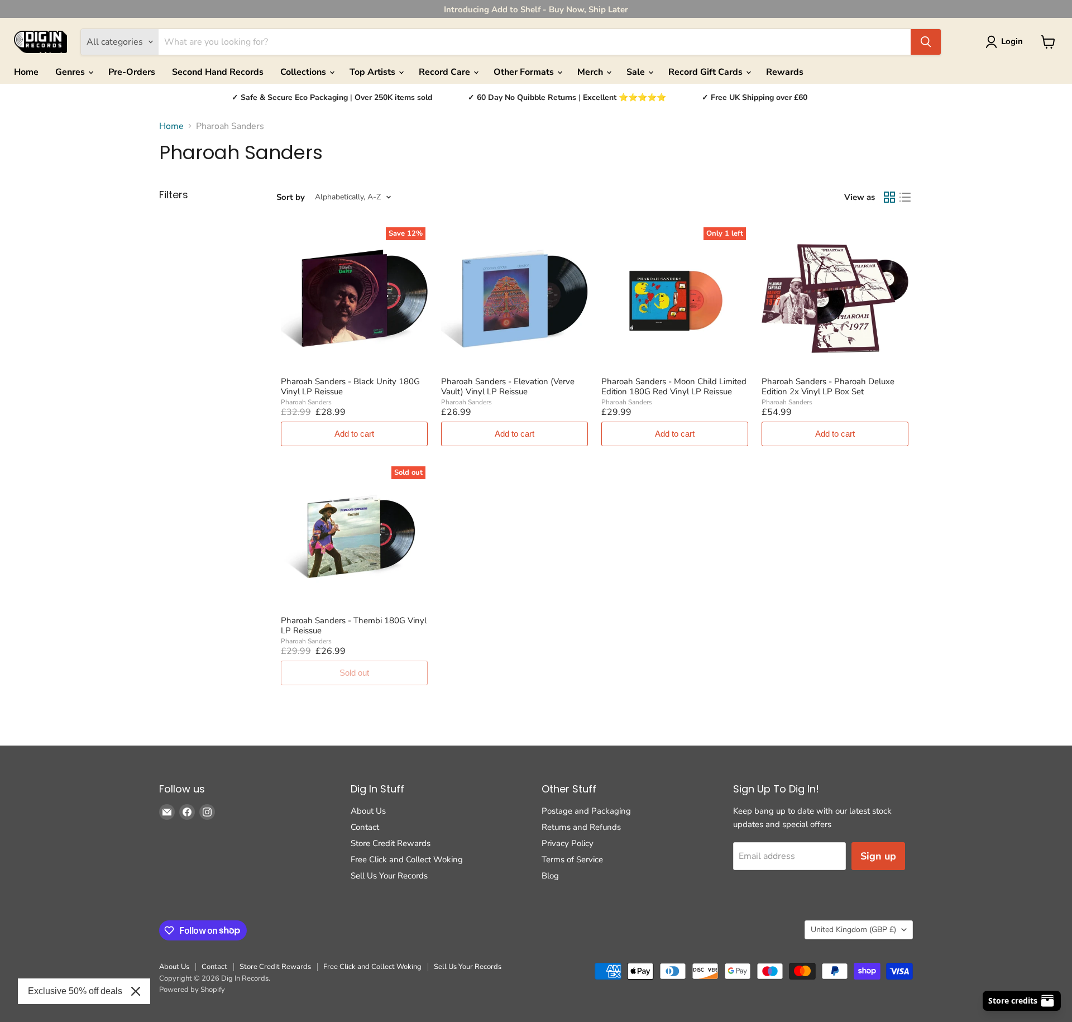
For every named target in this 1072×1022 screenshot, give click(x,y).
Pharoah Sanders (306, 402)
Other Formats (525, 72)
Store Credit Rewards (390, 843)
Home (26, 72)
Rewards (784, 72)
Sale (636, 72)
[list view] (905, 197)
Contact (365, 827)
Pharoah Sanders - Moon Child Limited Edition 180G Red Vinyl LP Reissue (673, 386)
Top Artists (374, 72)
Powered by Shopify (192, 990)
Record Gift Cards (706, 72)
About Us (368, 810)
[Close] (135, 991)
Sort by (290, 197)
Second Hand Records (218, 72)
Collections (304, 72)
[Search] (926, 42)
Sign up (878, 856)
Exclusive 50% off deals (75, 991)
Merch (591, 72)
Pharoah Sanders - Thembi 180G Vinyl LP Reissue (354, 625)
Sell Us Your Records (389, 875)
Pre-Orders (131, 72)
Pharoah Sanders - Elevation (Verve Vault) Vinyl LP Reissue (508, 386)
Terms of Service (572, 859)
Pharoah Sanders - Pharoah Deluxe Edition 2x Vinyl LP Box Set (828, 386)
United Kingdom (853, 929)
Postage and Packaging (586, 810)
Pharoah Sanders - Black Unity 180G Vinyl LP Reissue (350, 386)
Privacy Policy (568, 843)
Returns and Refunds (581, 827)
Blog (550, 875)
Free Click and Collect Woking (407, 859)
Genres (71, 72)
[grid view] (889, 197)
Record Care (445, 72)
